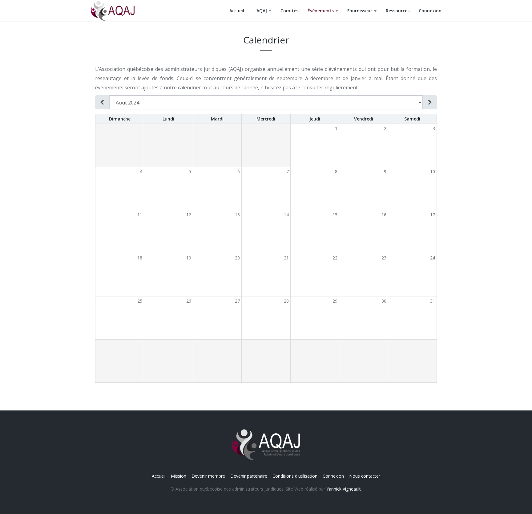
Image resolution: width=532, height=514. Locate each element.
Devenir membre (208, 476)
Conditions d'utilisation (294, 476)
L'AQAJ (260, 11)
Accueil (236, 11)
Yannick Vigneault (343, 489)
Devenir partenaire (248, 476)
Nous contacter (364, 476)
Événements (321, 11)
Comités (289, 11)
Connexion (430, 11)
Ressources (397, 11)
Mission (178, 476)
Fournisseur (360, 11)
